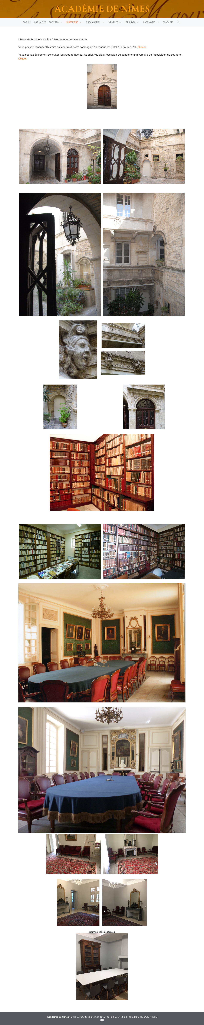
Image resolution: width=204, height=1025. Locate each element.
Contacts (168, 22)
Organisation (93, 22)
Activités (54, 22)
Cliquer (142, 47)
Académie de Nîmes (102, 9)
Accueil (27, 22)
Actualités (40, 22)
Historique (72, 22)
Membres (113, 22)
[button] (179, 22)
